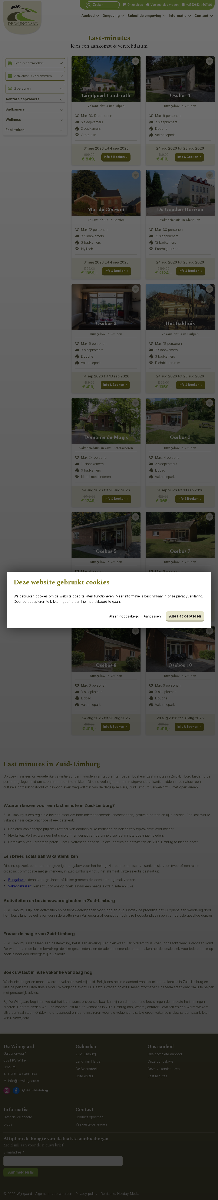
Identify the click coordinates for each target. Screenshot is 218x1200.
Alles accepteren (185, 616)
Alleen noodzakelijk (124, 616)
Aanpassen (152, 616)
